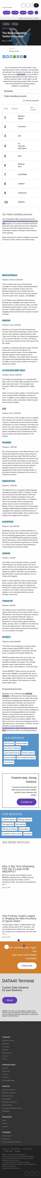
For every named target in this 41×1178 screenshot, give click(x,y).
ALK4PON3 (7, 521)
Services (23, 12)
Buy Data (15, 12)
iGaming (14, 24)
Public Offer (8, 1151)
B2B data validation (24, 819)
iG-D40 (4, 1074)
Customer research (9, 819)
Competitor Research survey (12, 1108)
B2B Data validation (9, 1093)
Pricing (30, 12)
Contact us (26, 802)
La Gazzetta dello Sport (13, 370)
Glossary (5, 1126)
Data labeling (6, 1099)
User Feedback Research (26, 757)
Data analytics (24, 829)
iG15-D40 (5, 1077)
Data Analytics (7, 1105)
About (10, 1000)
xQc (4, 408)
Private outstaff (9, 757)
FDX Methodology (8, 1080)
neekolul (6, 553)
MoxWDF (6, 442)
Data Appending (7, 1096)
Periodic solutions (28, 753)
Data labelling (20, 824)
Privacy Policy (16, 1149)
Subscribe (27, 965)
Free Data (7, 12)
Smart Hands (9, 762)
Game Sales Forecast (12, 753)
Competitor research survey (12, 834)
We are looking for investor (11, 1142)
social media (21, 74)
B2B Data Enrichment (9, 1102)
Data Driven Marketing (12, 748)
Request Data (7, 1053)
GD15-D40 (6, 1071)
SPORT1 (6, 637)
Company (5, 1149)
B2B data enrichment (9, 829)
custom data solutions (7, 7)
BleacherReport (9, 275)
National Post (8, 481)
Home (4, 28)
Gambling (6, 24)
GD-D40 (5, 1068)
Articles (11, 28)
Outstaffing (27, 834)
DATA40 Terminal (8, 1040)
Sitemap (17, 1151)
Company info (7, 1136)
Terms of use (27, 1149)
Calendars (5, 1044)
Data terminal (9, 743)
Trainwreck (7, 601)
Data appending (7, 824)
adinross (6, 320)
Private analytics (21, 743)
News (4, 1120)
